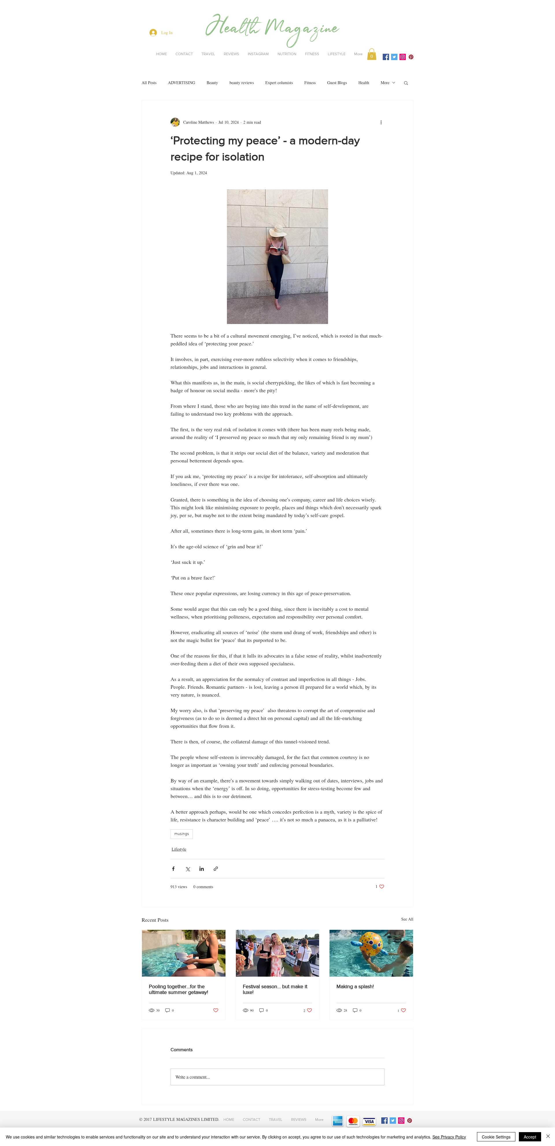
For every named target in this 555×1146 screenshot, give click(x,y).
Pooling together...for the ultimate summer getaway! (178, 989)
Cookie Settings (496, 1137)
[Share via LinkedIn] (201, 868)
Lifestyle (179, 849)
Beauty (212, 82)
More (385, 82)
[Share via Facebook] (173, 868)
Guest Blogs (337, 82)
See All (407, 919)
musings (181, 834)
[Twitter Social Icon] (394, 57)
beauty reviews (242, 82)
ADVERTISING (181, 82)
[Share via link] (216, 868)
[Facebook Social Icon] (386, 57)
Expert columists (279, 82)
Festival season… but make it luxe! (275, 989)
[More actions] (381, 122)
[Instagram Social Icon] (402, 57)
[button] (372, 54)
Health (363, 82)
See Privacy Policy (449, 1137)
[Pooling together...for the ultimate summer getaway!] (183, 953)
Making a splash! (355, 986)
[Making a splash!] (371, 953)
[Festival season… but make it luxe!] (277, 953)
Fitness (310, 82)
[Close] (548, 1136)
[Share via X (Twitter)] (187, 868)
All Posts (149, 82)
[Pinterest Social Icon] (411, 57)
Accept (530, 1137)
